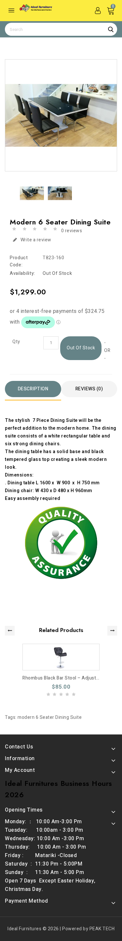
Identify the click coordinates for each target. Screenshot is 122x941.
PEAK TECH (102, 928)
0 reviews (71, 230)
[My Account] (97, 10)
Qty (16, 342)
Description (33, 388)
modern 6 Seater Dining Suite (50, 717)
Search (110, 29)
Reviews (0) (89, 388)
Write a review (35, 239)
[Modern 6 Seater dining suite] (61, 115)
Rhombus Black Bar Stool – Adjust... (61, 678)
